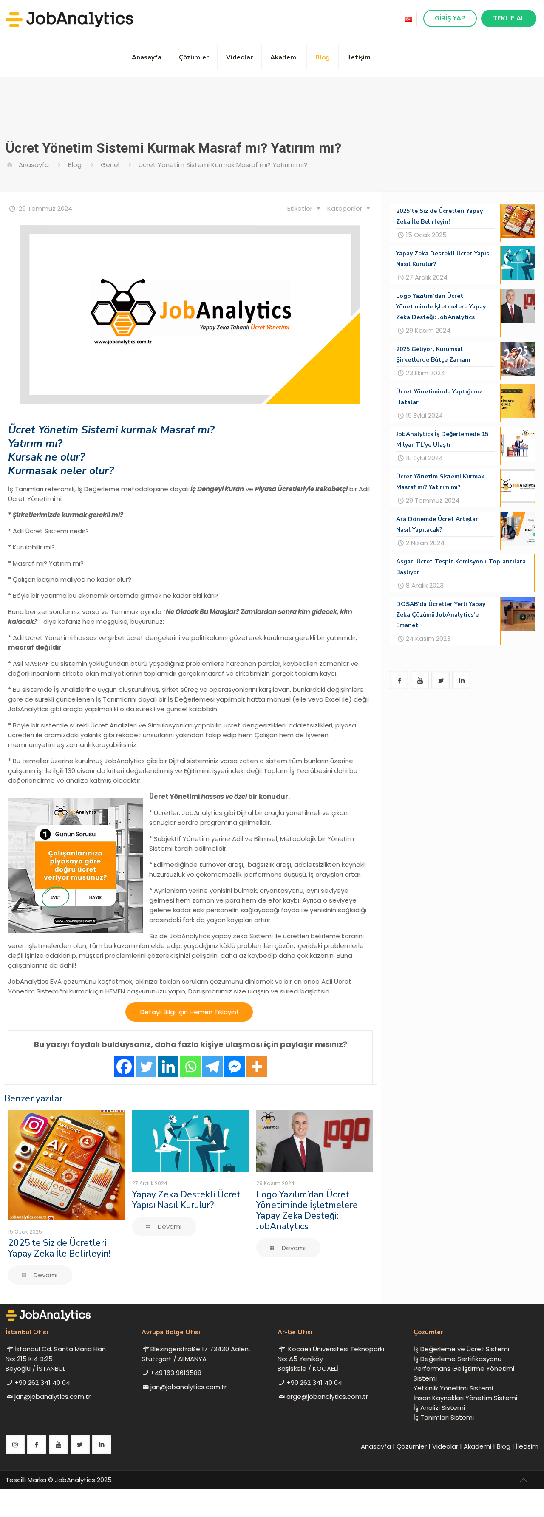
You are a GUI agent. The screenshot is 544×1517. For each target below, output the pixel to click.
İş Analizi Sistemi (439, 1407)
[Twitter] (146, 1066)
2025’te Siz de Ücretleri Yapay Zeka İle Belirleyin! (59, 1248)
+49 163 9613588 (175, 1372)
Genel (110, 164)
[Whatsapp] (190, 1066)
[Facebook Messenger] (234, 1066)
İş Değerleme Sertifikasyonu (458, 1358)
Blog (75, 164)
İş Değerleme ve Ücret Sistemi (461, 1348)
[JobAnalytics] (69, 19)
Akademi (477, 1446)
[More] (256, 1066)
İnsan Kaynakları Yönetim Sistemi (465, 1397)
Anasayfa (34, 164)
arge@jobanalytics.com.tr (327, 1396)
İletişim (527, 1446)
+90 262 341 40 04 (42, 1382)
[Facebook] (124, 1066)
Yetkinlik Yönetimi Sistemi (453, 1388)
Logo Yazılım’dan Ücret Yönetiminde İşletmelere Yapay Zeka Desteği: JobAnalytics (307, 1210)
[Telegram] (212, 1066)
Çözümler (412, 1446)
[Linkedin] (168, 1066)
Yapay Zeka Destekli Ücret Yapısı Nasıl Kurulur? (186, 1200)
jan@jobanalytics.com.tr (52, 1396)
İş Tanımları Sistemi (444, 1417)
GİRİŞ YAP (450, 18)
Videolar (445, 1446)
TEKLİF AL (509, 18)
